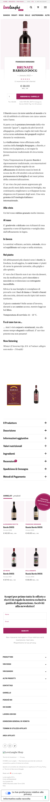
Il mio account (41, 1)
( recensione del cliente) (25, 81)
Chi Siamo (7, 707)
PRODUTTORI (8, 657)
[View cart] (38, 7)
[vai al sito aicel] (13, 752)
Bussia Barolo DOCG (34, 527)
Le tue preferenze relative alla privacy (27, 793)
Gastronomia (37, 15)
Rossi (21, 15)
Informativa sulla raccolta (16, 798)
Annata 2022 (7, 530)
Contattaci (8, 685)
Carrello (7, 693)
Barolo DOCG (23, 104)
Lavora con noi (9, 714)
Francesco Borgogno (33, 524)
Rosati (14, 15)
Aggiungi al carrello (29, 96)
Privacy (22, 757)
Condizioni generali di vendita (16, 721)
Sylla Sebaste (31, 571)
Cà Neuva (6, 571)
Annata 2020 (30, 530)
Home (5, 1)
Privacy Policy (41, 767)
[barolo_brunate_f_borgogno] (25, 44)
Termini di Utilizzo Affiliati (15, 728)
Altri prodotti (9, 678)
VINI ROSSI (7, 664)
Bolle (27, 15)
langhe (11, 8)
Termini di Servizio (11, 769)
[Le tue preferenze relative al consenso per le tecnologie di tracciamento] (45, 797)
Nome (7, 614)
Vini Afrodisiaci (37, 104)
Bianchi (6, 15)
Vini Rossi (20, 1)
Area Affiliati (9, 735)
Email (7, 621)
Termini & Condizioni (10, 757)
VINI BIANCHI (8, 671)
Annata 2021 (7, 577)
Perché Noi (7, 700)
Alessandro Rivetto (10, 524)
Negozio (12, 1)
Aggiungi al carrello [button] (13, 537)
